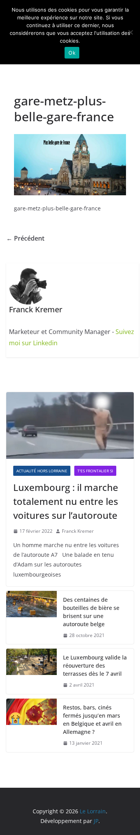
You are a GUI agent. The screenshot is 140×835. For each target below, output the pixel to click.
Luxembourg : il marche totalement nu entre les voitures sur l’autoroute (65, 501)
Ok (71, 53)
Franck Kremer (78, 531)
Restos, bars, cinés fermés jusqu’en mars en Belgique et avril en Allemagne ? (92, 719)
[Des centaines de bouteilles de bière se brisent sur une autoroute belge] (31, 617)
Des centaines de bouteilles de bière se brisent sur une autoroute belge (91, 612)
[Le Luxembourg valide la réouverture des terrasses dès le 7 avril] (31, 671)
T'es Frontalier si (95, 470)
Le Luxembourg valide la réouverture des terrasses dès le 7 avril (95, 665)
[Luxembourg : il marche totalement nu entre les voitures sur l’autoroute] (70, 425)
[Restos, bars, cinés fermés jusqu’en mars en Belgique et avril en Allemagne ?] (31, 725)
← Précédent (25, 238)
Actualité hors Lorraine (41, 470)
